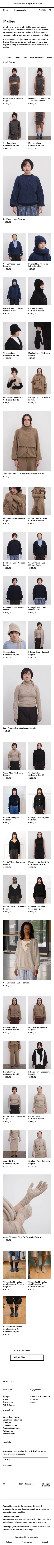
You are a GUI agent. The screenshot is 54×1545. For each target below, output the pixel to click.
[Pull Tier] (14, 800)
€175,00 (32, 657)
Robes (49, 58)
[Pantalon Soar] (14, 1055)
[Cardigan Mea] (39, 590)
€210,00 (7, 568)
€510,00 (7, 148)
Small (5, 62)
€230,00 (32, 823)
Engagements (35, 1390)
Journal (33, 1402)
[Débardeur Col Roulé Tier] (39, 845)
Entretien (34, 1399)
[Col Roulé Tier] (39, 756)
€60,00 (31, 269)
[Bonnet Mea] (39, 247)
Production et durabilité (40, 1397)
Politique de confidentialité (9, 1432)
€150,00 (32, 314)
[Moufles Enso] (39, 336)
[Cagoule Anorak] (39, 291)
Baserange (7, 1390)
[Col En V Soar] (14, 247)
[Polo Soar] (39, 1010)
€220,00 (7, 222)
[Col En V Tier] (14, 845)
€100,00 (7, 1240)
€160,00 (7, 269)
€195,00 (32, 568)
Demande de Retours (11, 1417)
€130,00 (7, 778)
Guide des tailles (10, 1425)
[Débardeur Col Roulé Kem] (39, 81)
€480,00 (32, 1033)
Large (12, 62)
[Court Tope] (14, 81)
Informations (8, 1410)
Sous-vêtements (36, 58)
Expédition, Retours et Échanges (12, 1421)
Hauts (18, 58)
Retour (9, 58)
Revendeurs (8, 1402)
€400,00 (7, 1033)
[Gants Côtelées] (27, 1204)
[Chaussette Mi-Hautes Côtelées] (14, 1265)
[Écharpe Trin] (39, 380)
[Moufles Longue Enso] (14, 380)
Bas (25, 58)
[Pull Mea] (14, 590)
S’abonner (7, 1466)
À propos (6, 1397)
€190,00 (7, 477)
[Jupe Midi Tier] (14, 1144)
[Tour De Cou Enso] (27, 441)
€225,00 (32, 148)
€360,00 (7, 912)
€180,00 (7, 104)
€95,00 (6, 403)
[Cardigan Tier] (39, 800)
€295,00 (7, 613)
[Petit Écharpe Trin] (27, 695)
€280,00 (32, 104)
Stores (5, 1399)
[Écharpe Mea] (14, 291)
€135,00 (32, 403)
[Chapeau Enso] (14, 336)
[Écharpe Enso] (39, 635)
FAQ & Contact (9, 1405)
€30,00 (6, 1289)
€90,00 (6, 314)
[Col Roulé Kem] (14, 126)
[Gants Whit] (14, 756)
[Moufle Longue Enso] (39, 501)
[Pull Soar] (27, 186)
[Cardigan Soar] (14, 1010)
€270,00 (7, 823)
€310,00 (32, 778)
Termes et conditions (11, 1428)
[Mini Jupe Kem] (39, 126)
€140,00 (7, 358)
